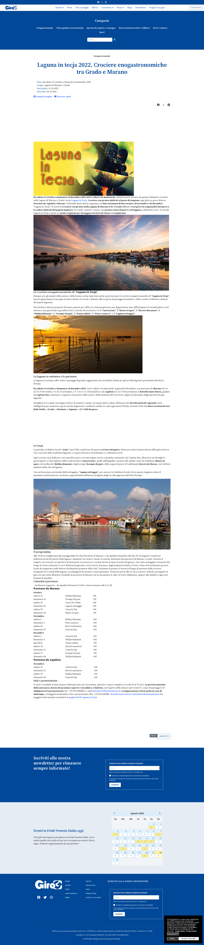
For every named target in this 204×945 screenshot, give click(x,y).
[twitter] (45, 895)
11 (124, 840)
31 (116, 861)
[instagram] (51, 895)
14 (146, 840)
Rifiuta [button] (172, 938)
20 (139, 847)
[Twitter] (102, 2)
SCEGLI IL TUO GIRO (93, 898)
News (69, 7)
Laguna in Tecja (79, 200)
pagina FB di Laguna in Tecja (83, 697)
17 (116, 847)
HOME (67, 881)
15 (152, 840)
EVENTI (68, 885)
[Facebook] (98, 2)
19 (132, 847)
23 (160, 847)
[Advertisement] (102, 125)
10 (116, 840)
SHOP (88, 889)
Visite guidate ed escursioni (69, 28)
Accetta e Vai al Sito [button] (188, 938)
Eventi (58, 7)
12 (132, 840)
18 (124, 847)
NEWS (67, 889)
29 (152, 854)
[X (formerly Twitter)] (163, 105)
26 (132, 854)
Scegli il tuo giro (157, 7)
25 (124, 854)
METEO (88, 881)
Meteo (95, 7)
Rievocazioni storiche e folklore (134, 28)
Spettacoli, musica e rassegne (101, 28)
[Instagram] (106, 2)
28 (146, 854)
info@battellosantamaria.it (146, 694)
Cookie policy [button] (180, 931)
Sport (102, 32)
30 (160, 854)
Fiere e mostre (160, 28)
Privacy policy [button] (191, 931)
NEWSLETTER (91, 894)
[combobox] (99, 40)
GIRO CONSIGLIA (71, 894)
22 (152, 847)
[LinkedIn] (169, 105)
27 (139, 854)
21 (146, 847)
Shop (129, 7)
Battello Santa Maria (121, 694)
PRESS (67, 898)
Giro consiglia (82, 7)
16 (160, 840)
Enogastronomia (45, 28)
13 (139, 840)
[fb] (38, 895)
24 (116, 854)
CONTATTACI (196, 8)
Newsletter (140, 7)
